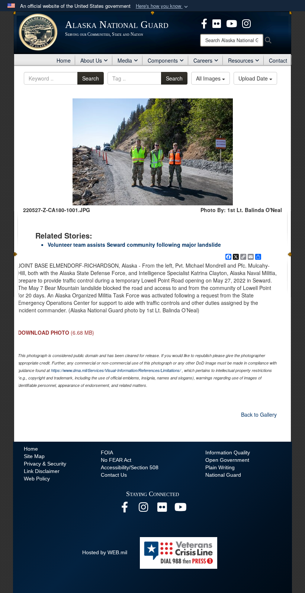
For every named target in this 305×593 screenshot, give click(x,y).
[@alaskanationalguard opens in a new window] (143, 509)
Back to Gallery (259, 414)
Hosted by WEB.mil (104, 552)
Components (163, 60)
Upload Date (253, 78)
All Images (209, 78)
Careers (202, 60)
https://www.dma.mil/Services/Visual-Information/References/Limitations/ (116, 370)
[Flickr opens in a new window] (161, 509)
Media (125, 60)
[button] (162, 6)
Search (90, 78)
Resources (240, 60)
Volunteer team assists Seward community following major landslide (134, 244)
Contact (278, 60)
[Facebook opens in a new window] (124, 509)
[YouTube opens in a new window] (180, 509)
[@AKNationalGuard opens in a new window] (246, 22)
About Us (91, 60)
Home (64, 60)
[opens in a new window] (204, 22)
